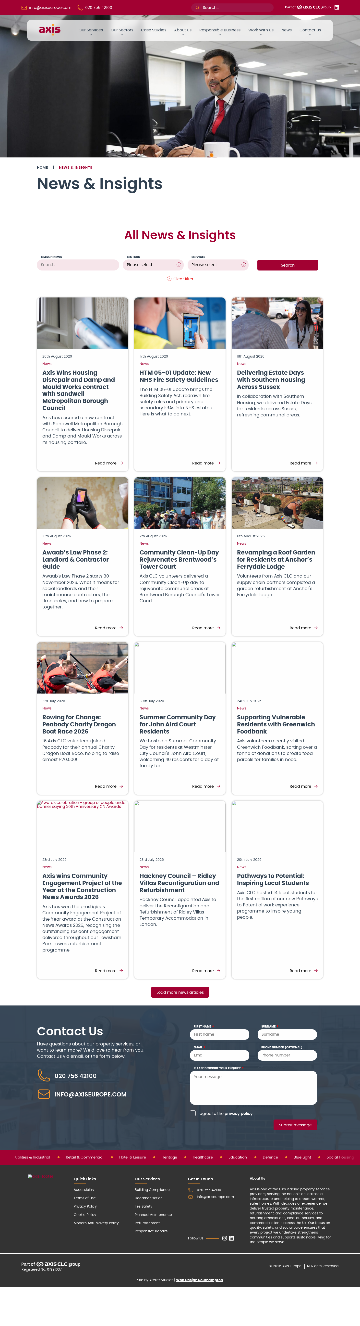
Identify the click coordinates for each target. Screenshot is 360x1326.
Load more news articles (180, 992)
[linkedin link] (231, 1238)
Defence (270, 1157)
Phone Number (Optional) (281, 1047)
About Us (183, 30)
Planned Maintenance (153, 1215)
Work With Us (261, 30)
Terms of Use (85, 1198)
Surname (270, 1026)
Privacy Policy (85, 1206)
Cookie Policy (85, 1215)
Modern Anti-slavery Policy (96, 1223)
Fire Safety (143, 1206)
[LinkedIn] (337, 8)
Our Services (91, 30)
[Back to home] (49, 34)
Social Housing (340, 1157)
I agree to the (225, 1114)
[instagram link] (224, 1238)
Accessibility (84, 1190)
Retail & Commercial (85, 1157)
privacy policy (239, 1114)
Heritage (169, 1157)
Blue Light (302, 1157)
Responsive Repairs (151, 1231)
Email (200, 1047)
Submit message (295, 1125)
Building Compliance (152, 1190)
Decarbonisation (149, 1198)
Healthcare (203, 1157)
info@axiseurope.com (91, 1095)
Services (198, 257)
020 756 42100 (76, 1076)
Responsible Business (219, 30)
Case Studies (153, 30)
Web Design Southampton (199, 1280)
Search (288, 265)
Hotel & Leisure (132, 1157)
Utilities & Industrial (32, 1157)
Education (237, 1157)
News (286, 30)
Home (42, 167)
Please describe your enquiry (219, 1068)
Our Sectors (122, 30)
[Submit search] (197, 7)
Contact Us (310, 30)
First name (204, 1026)
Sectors (133, 257)
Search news (51, 257)
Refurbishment (147, 1223)
